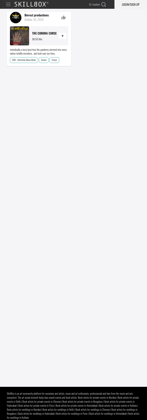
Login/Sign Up (131, 4)
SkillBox (35, 4)
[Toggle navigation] (8, 4)
